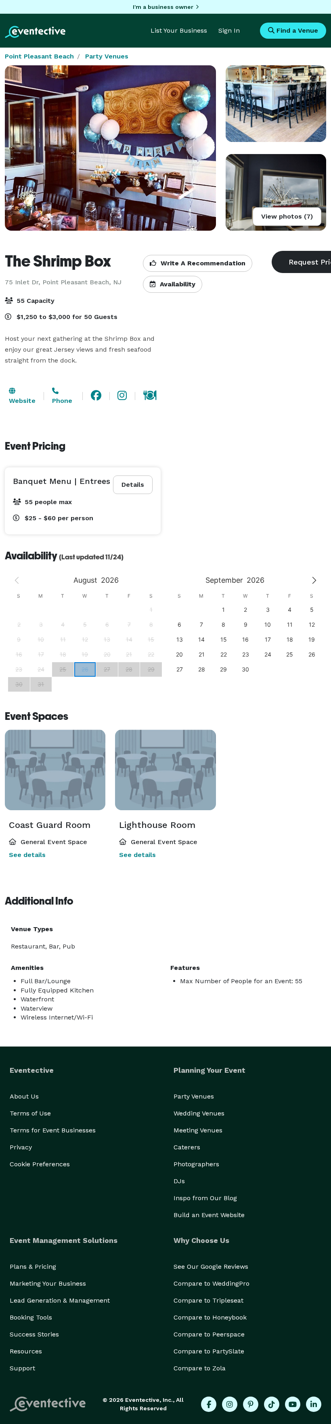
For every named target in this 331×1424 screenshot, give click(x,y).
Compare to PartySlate (209, 1351)
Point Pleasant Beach (39, 56)
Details (133, 484)
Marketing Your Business (48, 1283)
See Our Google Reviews (211, 1266)
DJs (179, 1181)
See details (27, 855)
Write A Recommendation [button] (202, 263)
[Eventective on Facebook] (208, 1404)
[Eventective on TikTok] (271, 1404)
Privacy (21, 1147)
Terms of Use (30, 1113)
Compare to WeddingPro (211, 1283)
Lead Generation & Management (60, 1300)
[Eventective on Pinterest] (250, 1404)
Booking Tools (31, 1317)
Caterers (187, 1147)
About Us (24, 1096)
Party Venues (106, 56)
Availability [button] (176, 284)
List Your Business (179, 30)
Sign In (229, 30)
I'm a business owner (163, 7)
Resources (26, 1351)
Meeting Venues (198, 1130)
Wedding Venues (199, 1113)
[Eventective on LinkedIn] (313, 1404)
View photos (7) (287, 216)
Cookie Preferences (40, 1164)
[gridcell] (85, 669)
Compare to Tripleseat (208, 1300)
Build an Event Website (209, 1215)
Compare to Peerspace (209, 1334)
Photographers (196, 1164)
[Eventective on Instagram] (229, 1404)
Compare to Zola (200, 1368)
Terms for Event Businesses (53, 1130)
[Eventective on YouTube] (292, 1404)
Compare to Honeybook (210, 1317)
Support (22, 1368)
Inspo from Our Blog (205, 1198)
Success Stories (34, 1334)
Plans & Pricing (33, 1266)
